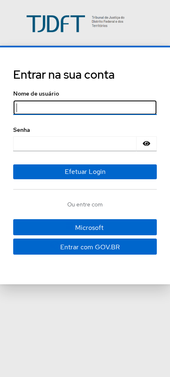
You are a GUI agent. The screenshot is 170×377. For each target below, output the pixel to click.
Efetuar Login (85, 171)
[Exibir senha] (146, 143)
